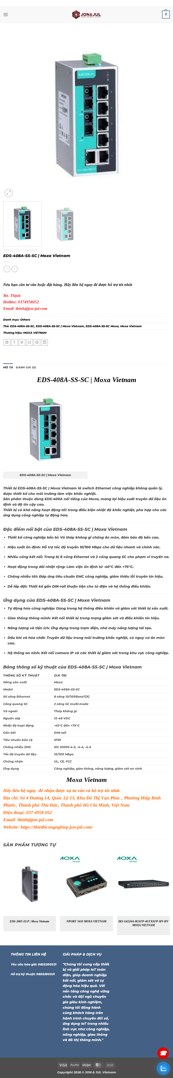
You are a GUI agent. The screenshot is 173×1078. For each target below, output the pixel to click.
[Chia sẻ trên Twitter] (22, 342)
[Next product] (7, 269)
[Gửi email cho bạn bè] (29, 342)
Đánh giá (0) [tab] (26, 367)
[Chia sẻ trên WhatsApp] (7, 342)
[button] (5, 14)
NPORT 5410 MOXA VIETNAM (86, 921)
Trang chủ (12, 250)
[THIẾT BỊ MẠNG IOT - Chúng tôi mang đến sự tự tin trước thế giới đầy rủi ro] (86, 14)
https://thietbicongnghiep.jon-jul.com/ (57, 827)
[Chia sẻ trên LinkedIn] (44, 342)
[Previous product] (14, 269)
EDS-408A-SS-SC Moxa (102, 326)
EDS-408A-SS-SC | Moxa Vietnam (60, 326)
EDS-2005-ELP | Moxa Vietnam (29, 921)
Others (32, 250)
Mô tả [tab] (8, 367)
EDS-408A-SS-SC (22, 326)
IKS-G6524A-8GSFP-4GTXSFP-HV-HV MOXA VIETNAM (143, 923)
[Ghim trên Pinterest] (37, 342)
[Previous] (12, 114)
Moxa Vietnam (131, 326)
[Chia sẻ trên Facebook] (14, 342)
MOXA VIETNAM (34, 332)
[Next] (161, 114)
